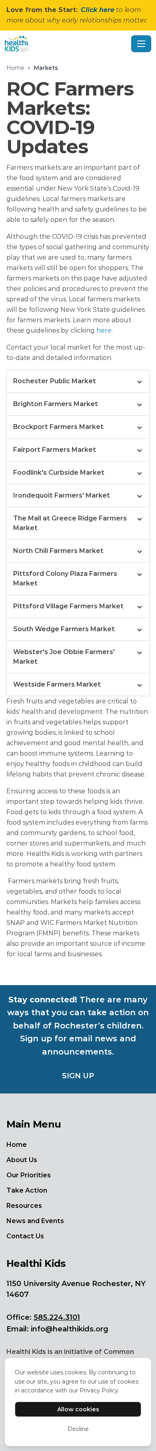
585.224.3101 (57, 1317)
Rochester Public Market (54, 381)
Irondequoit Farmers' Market (61, 495)
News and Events (35, 1221)
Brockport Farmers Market (58, 427)
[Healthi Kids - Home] (66, 44)
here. (104, 330)
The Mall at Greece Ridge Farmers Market (70, 523)
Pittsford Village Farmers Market (68, 606)
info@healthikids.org (69, 1329)
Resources (24, 1205)
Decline (78, 1429)
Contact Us (25, 1236)
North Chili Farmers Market (58, 551)
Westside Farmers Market (57, 684)
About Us (21, 1160)
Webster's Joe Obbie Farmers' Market (64, 656)
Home (15, 67)
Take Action (26, 1190)
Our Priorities (28, 1175)
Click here (97, 10)
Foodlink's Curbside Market (58, 472)
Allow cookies (78, 1409)
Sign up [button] (78, 1075)
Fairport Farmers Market (54, 449)
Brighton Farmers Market (55, 404)
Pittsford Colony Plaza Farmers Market (65, 578)
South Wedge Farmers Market (64, 629)
